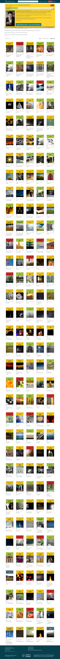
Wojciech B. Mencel (18, 564)
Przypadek (38, 494)
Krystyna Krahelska (39, 529)
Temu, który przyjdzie (40, 425)
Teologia (48, 269)
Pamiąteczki (39, 217)
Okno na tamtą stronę (19, 603)
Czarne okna (49, 338)
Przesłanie (48, 407)
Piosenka (48, 217)
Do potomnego (18, 355)
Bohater (17, 112)
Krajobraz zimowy (19, 166)
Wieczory (38, 285)
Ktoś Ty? (17, 320)
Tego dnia (28, 269)
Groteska (7, 148)
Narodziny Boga (8, 200)
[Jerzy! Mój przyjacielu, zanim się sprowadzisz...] (29, 56)
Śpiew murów (28, 425)
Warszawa (17, 530)
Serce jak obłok (28, 252)
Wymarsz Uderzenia (19, 621)
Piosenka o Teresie (40, 603)
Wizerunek (7, 302)
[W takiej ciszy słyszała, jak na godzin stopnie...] (50, 76)
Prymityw (27, 234)
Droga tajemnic (39, 355)
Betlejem (27, 338)
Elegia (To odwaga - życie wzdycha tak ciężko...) (40, 130)
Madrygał (48, 166)
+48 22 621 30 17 (8, 650)
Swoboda (48, 252)
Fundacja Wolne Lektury (8, 647)
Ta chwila (48, 603)
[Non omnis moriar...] (9, 476)
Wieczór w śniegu (9, 621)
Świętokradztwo (29, 512)
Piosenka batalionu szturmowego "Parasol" (50, 585)
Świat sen (17, 269)
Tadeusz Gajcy (49, 319)
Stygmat (17, 425)
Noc (16, 200)
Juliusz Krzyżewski (49, 547)
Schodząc (7, 425)
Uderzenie (7, 442)
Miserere (27, 183)
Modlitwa (17, 548)
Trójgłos (48, 425)
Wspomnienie (18, 302)
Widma (48, 442)
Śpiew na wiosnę (8, 269)
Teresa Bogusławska (39, 301)
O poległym (48, 565)
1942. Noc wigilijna (9, 338)
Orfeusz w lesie (18, 217)
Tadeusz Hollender (49, 511)
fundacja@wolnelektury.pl (11, 651)
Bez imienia (8, 112)
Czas (6, 355)
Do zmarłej (28, 355)
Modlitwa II (48, 183)
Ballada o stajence (19, 338)
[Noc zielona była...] (50, 55)
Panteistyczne (8, 494)
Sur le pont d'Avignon (40, 252)
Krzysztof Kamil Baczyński (9, 54)
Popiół (38, 641)
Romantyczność (8, 252)
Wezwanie (38, 442)
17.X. (47, 302)
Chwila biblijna (39, 338)
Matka (17, 183)
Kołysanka (7, 166)
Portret (38, 407)
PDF (39, 30)
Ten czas (38, 269)
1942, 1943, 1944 (19, 94)
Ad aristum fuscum (29, 94)
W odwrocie (49, 548)
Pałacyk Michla (39, 583)
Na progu (27, 390)
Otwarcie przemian (29, 217)
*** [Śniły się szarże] (40, 565)
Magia (7, 183)
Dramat (17, 128)
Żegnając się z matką (50, 459)
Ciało (37, 112)
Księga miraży (18, 565)
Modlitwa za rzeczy (9, 390)
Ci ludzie (27, 112)
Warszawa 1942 (28, 530)
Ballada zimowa (49, 94)
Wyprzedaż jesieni (29, 621)
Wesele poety (28, 285)
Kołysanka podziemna (30, 641)
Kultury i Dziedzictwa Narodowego (44, 655)
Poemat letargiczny (29, 407)
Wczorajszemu (28, 442)
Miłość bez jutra (49, 372)
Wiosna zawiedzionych (40, 548)
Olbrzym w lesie (8, 217)
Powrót (17, 494)
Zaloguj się (41, 1)
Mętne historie (28, 476)
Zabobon (38, 512)
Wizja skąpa (18, 459)
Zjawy (27, 302)
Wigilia (48, 285)
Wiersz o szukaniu (9, 459)
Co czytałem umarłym (9, 603)
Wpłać (52, 5)
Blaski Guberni (49, 512)
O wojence (28, 548)
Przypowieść (39, 234)
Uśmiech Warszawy (9, 530)
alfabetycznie (52, 38)
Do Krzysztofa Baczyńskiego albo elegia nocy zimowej (9, 642)
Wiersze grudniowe (50, 641)
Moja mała (18, 390)
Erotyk (48, 128)
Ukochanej (18, 442)
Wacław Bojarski (39, 319)
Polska (7, 583)
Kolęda (48, 148)
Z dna (37, 459)
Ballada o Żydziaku (19, 476)
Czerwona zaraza (29, 583)
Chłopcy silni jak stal (19, 583)
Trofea (7, 285)
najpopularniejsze (46, 38)
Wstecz (27, 459)
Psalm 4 (48, 234)
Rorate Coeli (18, 252)
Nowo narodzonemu (50, 390)
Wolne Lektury (11, 656)
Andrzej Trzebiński (8, 620)
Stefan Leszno (8, 564)
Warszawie (28, 320)
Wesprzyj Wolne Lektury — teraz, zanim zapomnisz (28, 24)
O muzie (38, 200)
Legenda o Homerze (40, 372)
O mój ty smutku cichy (30, 200)
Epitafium (48, 355)
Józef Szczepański (18, 582)
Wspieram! (50, 1)
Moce (37, 183)
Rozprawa (17, 512)
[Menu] (54, 1)
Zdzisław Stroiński (28, 564)
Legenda (27, 166)
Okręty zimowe (49, 200)
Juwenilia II (38, 148)
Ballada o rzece (39, 94)
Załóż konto (45, 1)
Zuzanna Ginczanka (8, 475)
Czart (47, 112)
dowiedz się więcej (9, 6)
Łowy (37, 166)
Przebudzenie (28, 494)
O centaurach (49, 476)
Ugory (17, 285)
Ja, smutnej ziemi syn (19, 641)
